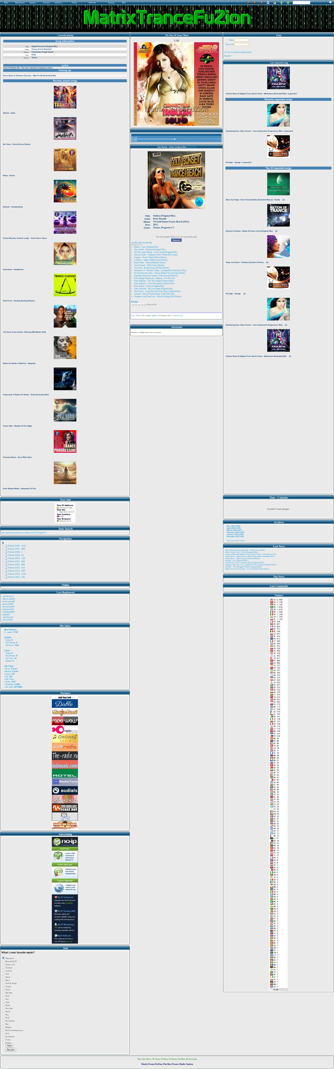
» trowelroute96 (7, 606)
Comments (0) (177, 315)
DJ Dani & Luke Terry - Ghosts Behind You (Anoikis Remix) (159, 273)
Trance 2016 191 (16, 577)
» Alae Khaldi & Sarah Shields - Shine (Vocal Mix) (244, 550)
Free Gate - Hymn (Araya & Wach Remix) (151, 268)
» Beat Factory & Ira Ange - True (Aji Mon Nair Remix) (246, 569)
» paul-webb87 (7, 604)
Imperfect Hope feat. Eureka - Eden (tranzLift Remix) (156, 275)
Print (133, 315)
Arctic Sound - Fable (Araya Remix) (149, 265)
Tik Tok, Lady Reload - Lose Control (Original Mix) (155, 252)
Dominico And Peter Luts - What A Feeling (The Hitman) (157, 296)
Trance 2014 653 (16, 571)
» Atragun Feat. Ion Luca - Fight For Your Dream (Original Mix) (250, 565)
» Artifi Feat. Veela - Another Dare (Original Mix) (244, 562)
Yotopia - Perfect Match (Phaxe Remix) (150, 257)
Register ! (228, 56)
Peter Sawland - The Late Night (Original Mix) (153, 288)
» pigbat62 (5, 614)
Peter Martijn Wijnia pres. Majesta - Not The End (154, 278)
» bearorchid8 (7, 619)
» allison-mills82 (8, 599)
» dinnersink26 (7, 609)
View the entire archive (236, 541)
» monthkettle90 (7, 612)
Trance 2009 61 (16, 555)
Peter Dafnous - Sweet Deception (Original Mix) (154, 283)
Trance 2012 (191, 147)
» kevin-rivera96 (8, 601)
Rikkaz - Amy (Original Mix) (146, 247)
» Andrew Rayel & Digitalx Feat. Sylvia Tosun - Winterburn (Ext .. (251, 554)
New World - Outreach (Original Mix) (150, 249)
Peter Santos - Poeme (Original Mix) (149, 286)
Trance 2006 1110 (17, 546)
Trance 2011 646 (16, 561)
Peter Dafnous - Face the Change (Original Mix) (154, 281)
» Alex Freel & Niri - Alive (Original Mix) (241, 552)
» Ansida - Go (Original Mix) (236, 560)
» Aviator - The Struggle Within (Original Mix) (243, 567)
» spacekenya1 (7, 617)
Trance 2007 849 (16, 549)
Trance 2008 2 (15, 552)
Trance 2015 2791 (17, 574)
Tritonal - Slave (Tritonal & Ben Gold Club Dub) (154, 294)
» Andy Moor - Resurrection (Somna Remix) (242, 558)
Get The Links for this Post (141, 243)
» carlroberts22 (7, 596)
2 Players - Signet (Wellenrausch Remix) (151, 260)
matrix (9, 632)
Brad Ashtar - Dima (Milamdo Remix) (150, 262)
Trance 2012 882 (16, 564)
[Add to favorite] (288, 2)
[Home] (274, 2)
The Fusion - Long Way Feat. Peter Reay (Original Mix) (157, 291)
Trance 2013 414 (16, 567)
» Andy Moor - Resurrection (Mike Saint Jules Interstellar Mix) (249, 556)
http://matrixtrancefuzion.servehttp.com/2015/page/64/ (23, 532)
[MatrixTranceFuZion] (281, 2)
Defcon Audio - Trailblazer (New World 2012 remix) (156, 255)
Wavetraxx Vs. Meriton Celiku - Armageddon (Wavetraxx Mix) (160, 270)
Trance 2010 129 (16, 558)
